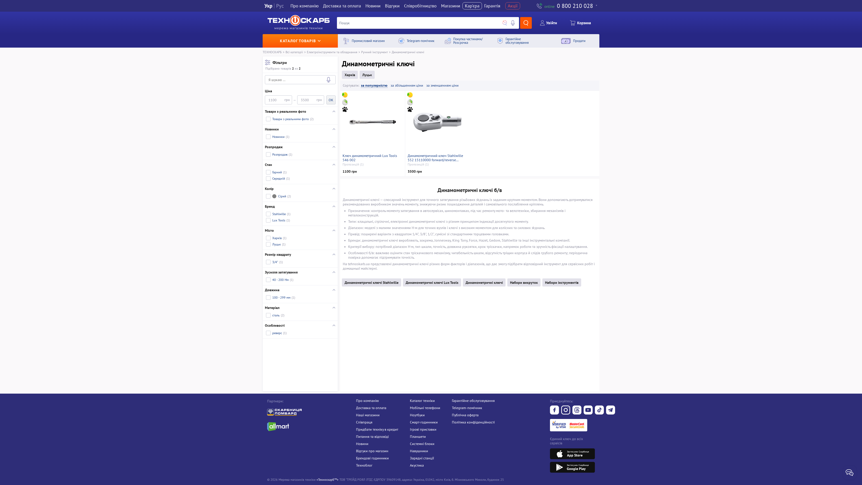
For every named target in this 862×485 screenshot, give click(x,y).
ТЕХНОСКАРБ (272, 52)
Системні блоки (422, 443)
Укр (268, 6)
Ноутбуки (417, 415)
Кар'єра (472, 6)
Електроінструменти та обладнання (332, 52)
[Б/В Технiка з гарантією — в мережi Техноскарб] (588, 410)
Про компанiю (304, 6)
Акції (513, 6)
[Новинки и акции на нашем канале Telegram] (610, 410)
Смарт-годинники (424, 422)
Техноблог (364, 465)
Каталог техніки (422, 400)
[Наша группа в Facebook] (554, 410)
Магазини (450, 6)
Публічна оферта (465, 415)
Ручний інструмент (374, 52)
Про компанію (367, 400)
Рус (280, 6)
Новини (372, 6)
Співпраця (364, 422)
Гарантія (492, 6)
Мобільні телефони (425, 408)
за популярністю (374, 85)
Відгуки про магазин (372, 451)
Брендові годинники (372, 458)
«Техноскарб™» (328, 479)
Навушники (419, 451)
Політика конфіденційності (473, 422)
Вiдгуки (392, 6)
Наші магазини (368, 415)
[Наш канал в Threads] (576, 410)
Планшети (418, 436)
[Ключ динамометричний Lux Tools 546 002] (372, 122)
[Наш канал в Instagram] (565, 410)
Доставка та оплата (342, 6)
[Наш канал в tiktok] (599, 410)
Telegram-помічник (467, 408)
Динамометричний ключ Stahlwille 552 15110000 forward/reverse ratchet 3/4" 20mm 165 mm (435, 158)
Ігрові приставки (423, 429)
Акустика (417, 465)
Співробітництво (420, 6)
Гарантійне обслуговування (473, 400)
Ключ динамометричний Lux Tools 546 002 (370, 158)
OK (331, 100)
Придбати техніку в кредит (377, 429)
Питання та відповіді (372, 436)
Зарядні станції (422, 458)
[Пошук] (526, 23)
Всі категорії (294, 52)
